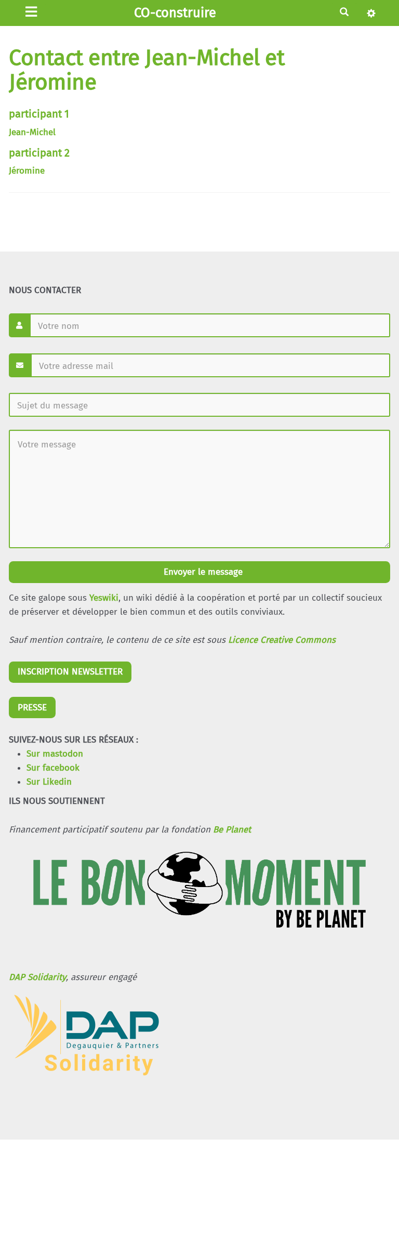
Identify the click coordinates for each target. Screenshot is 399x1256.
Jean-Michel (32, 132)
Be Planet (232, 829)
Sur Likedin (49, 781)
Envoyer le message (202, 571)
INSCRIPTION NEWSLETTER (70, 671)
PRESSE (32, 707)
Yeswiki (103, 597)
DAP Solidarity (37, 977)
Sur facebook (52, 767)
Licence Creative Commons (282, 639)
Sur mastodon (54, 753)
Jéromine (27, 170)
